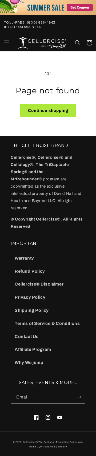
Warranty (24, 258)
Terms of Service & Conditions (47, 323)
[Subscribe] (79, 397)
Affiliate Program (33, 349)
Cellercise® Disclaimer (39, 284)
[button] (7, 43)
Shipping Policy (32, 310)
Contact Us (27, 336)
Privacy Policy (30, 297)
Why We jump (29, 362)
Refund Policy (30, 271)
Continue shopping (48, 110)
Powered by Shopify (55, 447)
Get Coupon (79, 7)
